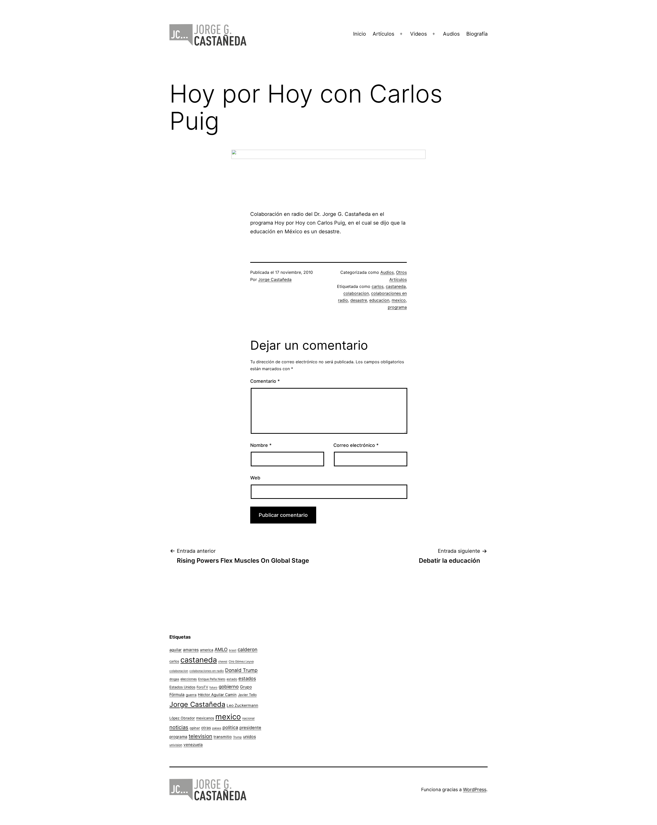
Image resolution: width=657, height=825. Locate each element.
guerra (191, 695)
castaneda (396, 286)
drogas (174, 679)
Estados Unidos (182, 687)
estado (232, 679)
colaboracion (356, 293)
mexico (399, 300)
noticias (178, 727)
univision (175, 745)
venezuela (193, 744)
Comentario (265, 381)
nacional (248, 718)
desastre (358, 300)
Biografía (477, 34)
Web (255, 477)
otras (206, 727)
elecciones (188, 679)
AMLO (221, 649)
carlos (377, 286)
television (200, 736)
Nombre (261, 445)
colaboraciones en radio (206, 671)
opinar (195, 728)
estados (247, 678)
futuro (213, 687)
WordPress (474, 789)
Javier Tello (247, 695)
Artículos (383, 34)
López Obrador (182, 718)
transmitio (223, 737)
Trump (237, 737)
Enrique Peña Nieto (211, 679)
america (206, 650)
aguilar (175, 649)
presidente (250, 727)
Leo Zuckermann (242, 705)
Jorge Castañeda (275, 279)
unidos (249, 736)
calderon (247, 649)
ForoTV (202, 687)
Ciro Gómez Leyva (241, 661)
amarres (191, 649)
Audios (451, 34)
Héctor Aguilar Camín (217, 694)
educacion (379, 300)
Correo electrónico (356, 445)
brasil (232, 650)
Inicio (359, 34)
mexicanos (205, 718)
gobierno (229, 687)
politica (230, 727)
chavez (222, 661)
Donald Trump (241, 670)
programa (397, 307)
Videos (418, 34)
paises (216, 728)
